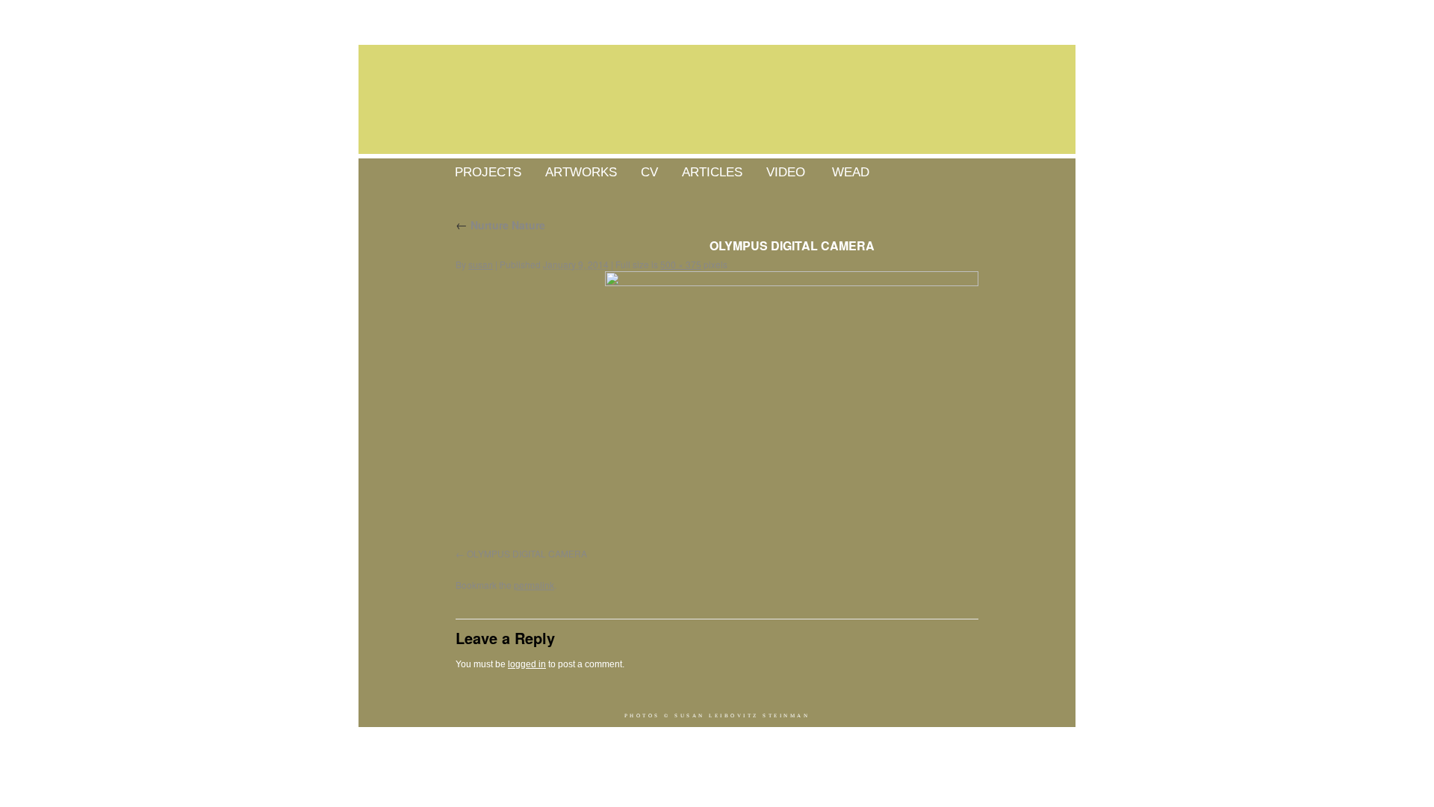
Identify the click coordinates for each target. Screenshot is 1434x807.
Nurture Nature (500, 224)
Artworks (581, 172)
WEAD (850, 172)
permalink (534, 584)
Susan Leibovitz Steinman (742, 716)
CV (649, 172)
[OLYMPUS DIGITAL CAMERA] (792, 411)
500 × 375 (680, 264)
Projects (488, 172)
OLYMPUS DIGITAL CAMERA (527, 553)
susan (480, 264)
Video (785, 172)
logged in (527, 664)
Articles (712, 172)
